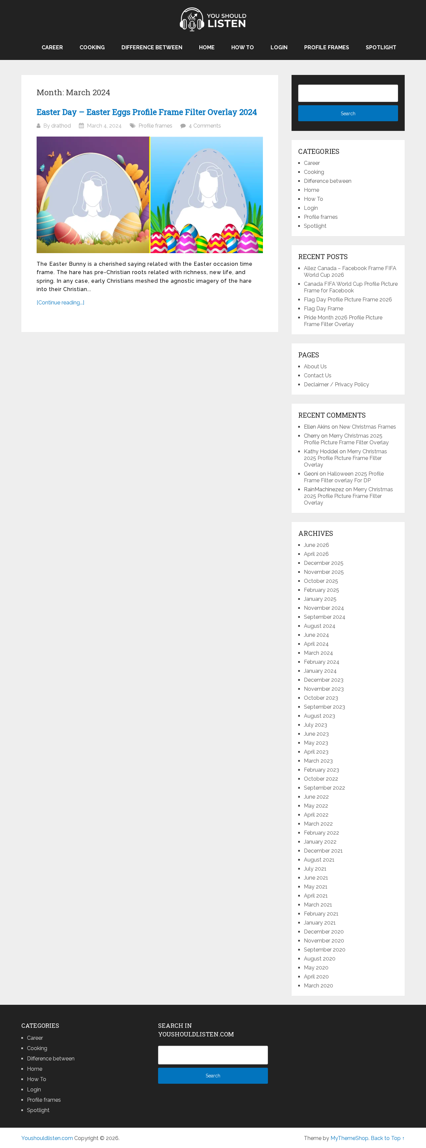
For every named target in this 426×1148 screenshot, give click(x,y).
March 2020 (318, 985)
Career (52, 47)
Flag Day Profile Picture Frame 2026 (348, 299)
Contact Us (317, 375)
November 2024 (324, 608)
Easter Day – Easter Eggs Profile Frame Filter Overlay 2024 (147, 112)
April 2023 (316, 752)
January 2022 (320, 842)
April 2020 (316, 976)
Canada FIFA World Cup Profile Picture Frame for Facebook (351, 287)
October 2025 (321, 581)
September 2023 (324, 707)
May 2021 (315, 887)
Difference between (151, 47)
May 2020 (316, 967)
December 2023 (323, 680)
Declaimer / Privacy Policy (336, 384)
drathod (61, 126)
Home (207, 47)
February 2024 (321, 662)
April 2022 (316, 815)
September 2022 (324, 788)
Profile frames (326, 47)
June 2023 (316, 734)
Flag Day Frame (323, 308)
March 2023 (318, 761)
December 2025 (323, 563)
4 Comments (205, 126)
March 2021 (318, 905)
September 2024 (324, 617)
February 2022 (321, 833)
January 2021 (320, 923)
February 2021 (321, 914)
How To (242, 47)
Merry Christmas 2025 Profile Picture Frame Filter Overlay (346, 439)
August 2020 (319, 959)
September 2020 (324, 950)
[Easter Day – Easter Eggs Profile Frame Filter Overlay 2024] (150, 195)
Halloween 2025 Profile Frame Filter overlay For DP (344, 477)
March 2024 (318, 653)
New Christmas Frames (367, 427)
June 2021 (316, 878)
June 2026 (316, 545)
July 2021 (315, 869)
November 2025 (324, 572)
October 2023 (321, 698)
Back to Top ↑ (388, 1138)
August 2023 (319, 716)
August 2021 (319, 860)
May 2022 (316, 806)
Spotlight (381, 47)
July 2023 (315, 725)
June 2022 (316, 797)
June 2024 (316, 635)
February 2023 (321, 770)
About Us (315, 366)
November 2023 (324, 689)
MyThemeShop (349, 1138)
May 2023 (316, 743)
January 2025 (320, 599)
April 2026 (316, 554)
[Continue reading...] (60, 302)
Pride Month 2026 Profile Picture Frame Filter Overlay (343, 320)
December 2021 (323, 851)
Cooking (92, 47)
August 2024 (319, 626)
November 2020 (324, 941)
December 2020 (324, 932)
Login (279, 47)
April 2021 (316, 896)
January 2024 (320, 671)
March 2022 (318, 824)
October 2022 (321, 779)
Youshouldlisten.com (47, 1138)
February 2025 (321, 590)
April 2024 (316, 644)
